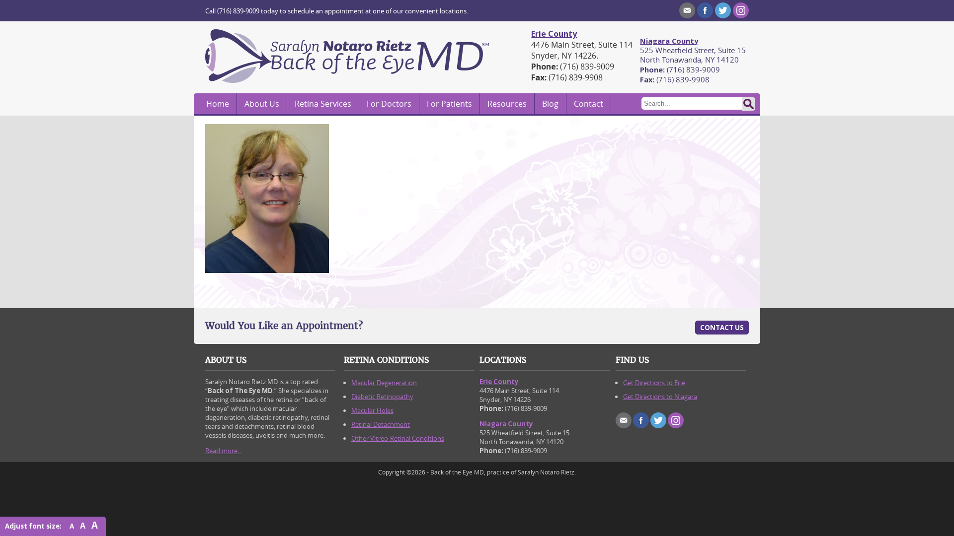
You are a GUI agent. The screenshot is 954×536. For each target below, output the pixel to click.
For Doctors (389, 103)
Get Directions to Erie (654, 382)
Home (217, 103)
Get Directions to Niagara (660, 396)
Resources (507, 103)
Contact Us (722, 327)
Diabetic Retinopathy (382, 396)
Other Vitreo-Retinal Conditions (397, 438)
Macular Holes (372, 410)
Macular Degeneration (384, 382)
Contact (588, 103)
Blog (550, 103)
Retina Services (323, 103)
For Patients (449, 103)
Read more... (223, 450)
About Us (261, 103)
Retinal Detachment (380, 424)
